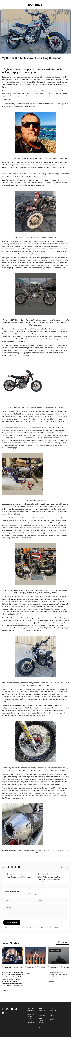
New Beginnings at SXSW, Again (19, 877)
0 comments (66, 867)
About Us (41, 1018)
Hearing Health (55, 950)
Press (40, 1025)
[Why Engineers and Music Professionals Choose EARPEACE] (12, 955)
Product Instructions (30, 1021)
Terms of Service (49, 927)
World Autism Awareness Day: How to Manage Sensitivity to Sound (49, 879)
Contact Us (30, 1014)
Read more (5, 990)
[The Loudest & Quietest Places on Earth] (58, 955)
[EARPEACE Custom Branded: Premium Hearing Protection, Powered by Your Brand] (35, 955)
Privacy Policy (38, 927)
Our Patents (42, 1015)
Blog (40, 1027)
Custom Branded (41, 1021)
